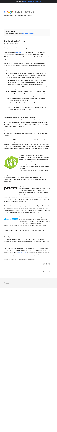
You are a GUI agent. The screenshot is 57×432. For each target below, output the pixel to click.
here (7, 244)
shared (13, 120)
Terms (51, 283)
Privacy (47, 283)
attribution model (22, 252)
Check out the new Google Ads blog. (32, 1)
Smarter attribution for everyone (16, 41)
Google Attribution (21, 52)
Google (43, 283)
